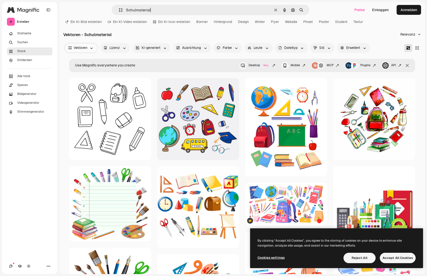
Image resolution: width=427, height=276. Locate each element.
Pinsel (308, 22)
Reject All (359, 258)
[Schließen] (407, 65)
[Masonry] (408, 48)
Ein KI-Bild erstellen (86, 22)
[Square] (417, 48)
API (393, 65)
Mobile (295, 65)
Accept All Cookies (398, 258)
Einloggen (380, 10)
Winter (260, 22)
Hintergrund (223, 22)
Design (243, 22)
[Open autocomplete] (119, 10)
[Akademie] (20, 266)
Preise (359, 10)
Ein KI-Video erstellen (130, 22)
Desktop (258, 65)
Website (291, 22)
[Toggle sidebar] (48, 10)
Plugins (365, 65)
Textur (358, 22)
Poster (324, 22)
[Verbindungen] (11, 266)
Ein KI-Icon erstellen (174, 22)
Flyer (275, 22)
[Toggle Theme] (29, 266)
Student (341, 22)
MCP (330, 65)
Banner (202, 22)
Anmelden (409, 10)
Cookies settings (271, 257)
